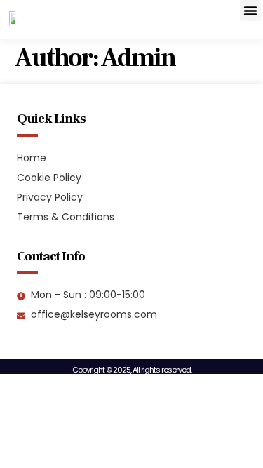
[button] (250, 10)
